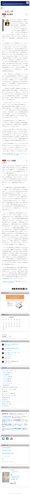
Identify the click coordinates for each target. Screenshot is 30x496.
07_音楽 (3, 399)
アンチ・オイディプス (21, 153)
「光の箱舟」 (13, 479)
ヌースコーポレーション (7, 461)
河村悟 (17, 154)
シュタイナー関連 (6, 377)
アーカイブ (4, 335)
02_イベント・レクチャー (7, 389)
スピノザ (7, 282)
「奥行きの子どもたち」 (15, 476)
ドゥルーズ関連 (6, 379)
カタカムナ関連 (6, 372)
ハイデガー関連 (6, 381)
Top (28, 494)
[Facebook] (7, 438)
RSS (4, 8)
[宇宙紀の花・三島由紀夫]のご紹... (12, 361)
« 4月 (3, 329)
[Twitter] (3, 438)
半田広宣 (12, 470)
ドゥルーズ (6, 154)
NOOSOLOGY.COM (6, 450)
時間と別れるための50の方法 (9, 387)
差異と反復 (5, 385)
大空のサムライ (8, 357)
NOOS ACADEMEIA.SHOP (8, 453)
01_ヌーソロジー (10, 281)
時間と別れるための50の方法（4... (12, 344)
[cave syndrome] (15, 5)
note (3, 458)
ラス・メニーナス (6, 383)
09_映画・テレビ (5, 403)
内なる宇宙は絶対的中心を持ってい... (13, 348)
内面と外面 (11, 282)
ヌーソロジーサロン (6, 456)
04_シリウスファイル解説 (7, 393)
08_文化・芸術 (5, 401)
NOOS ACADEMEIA (6, 447)
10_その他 (4, 406)
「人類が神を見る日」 (15, 477)
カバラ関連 (5, 374)
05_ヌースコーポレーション (8, 395)
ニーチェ (11, 154)
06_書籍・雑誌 (10, 153)
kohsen (4, 153)
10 (23, 288)
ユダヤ (14, 154)
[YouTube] (11, 438)
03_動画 (3, 391)
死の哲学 (16, 25)
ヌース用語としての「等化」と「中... (13, 352)
